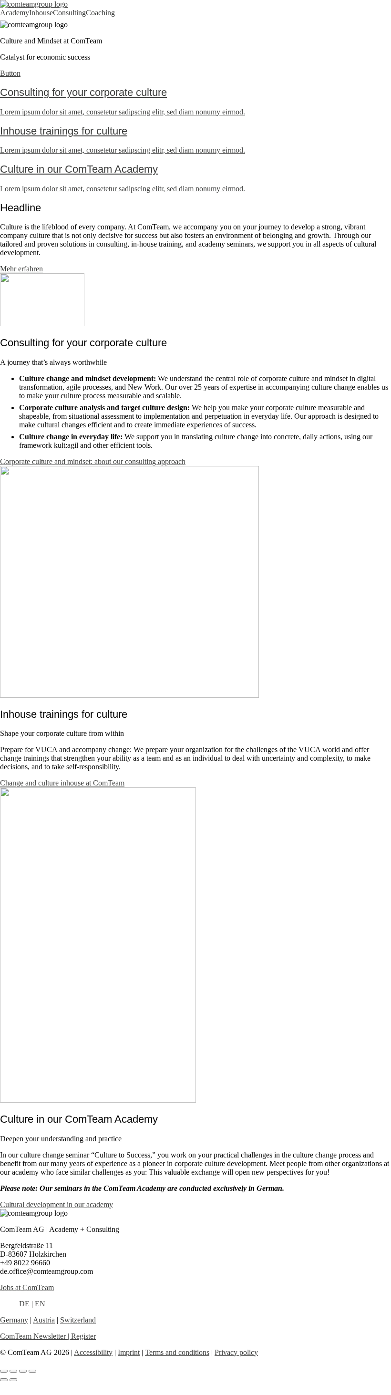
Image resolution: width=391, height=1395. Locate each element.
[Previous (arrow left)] (4, 1379)
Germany (14, 1320)
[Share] (23, 1371)
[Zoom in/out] (4, 1371)
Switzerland (78, 1320)
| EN (38, 1304)
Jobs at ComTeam (27, 1287)
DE (24, 1304)
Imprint (129, 1352)
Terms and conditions (177, 1352)
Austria (44, 1320)
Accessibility (93, 1352)
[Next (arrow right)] (13, 1379)
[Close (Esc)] (32, 1371)
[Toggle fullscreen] (13, 1371)
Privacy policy (236, 1352)
